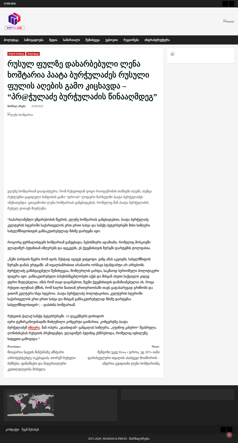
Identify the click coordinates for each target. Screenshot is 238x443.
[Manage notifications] (229, 435)
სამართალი (71, 40)
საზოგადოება (34, 40)
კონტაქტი (12, 429)
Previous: (41, 358)
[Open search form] (233, 40)
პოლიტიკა (11, 40)
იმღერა (34, 327)
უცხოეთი (111, 40)
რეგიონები (131, 40)
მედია (53, 40)
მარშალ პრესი (16, 106)
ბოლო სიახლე (16, 54)
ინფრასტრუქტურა (157, 40)
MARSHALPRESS (115, 438)
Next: (124, 355)
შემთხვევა (93, 40)
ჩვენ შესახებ (30, 429)
